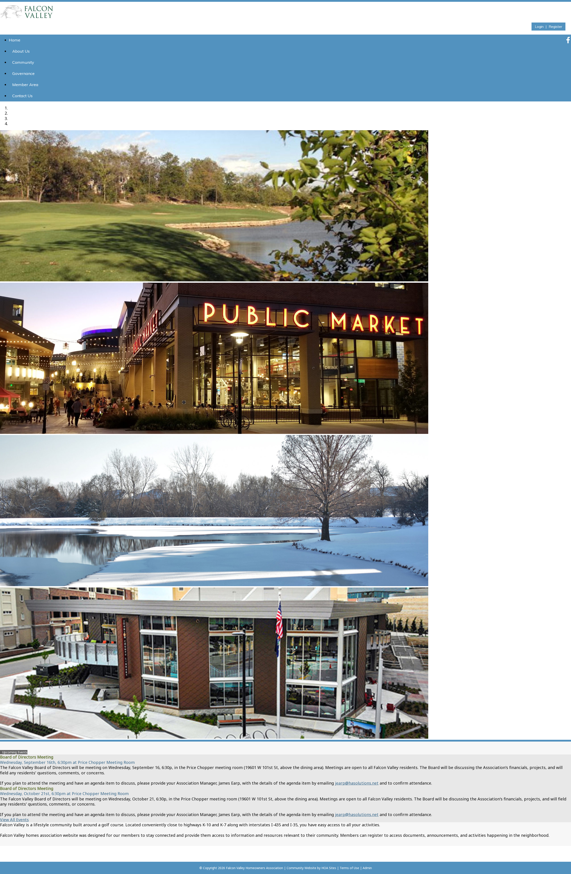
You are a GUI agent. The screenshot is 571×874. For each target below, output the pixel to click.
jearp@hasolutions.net (357, 783)
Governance (23, 73)
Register (555, 26)
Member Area (25, 84)
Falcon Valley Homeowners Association (254, 868)
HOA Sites (328, 868)
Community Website (301, 868)
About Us (21, 51)
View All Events (14, 819)
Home (14, 40)
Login (539, 26)
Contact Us (22, 95)
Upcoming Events (14, 752)
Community (23, 62)
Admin (367, 868)
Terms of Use (349, 868)
